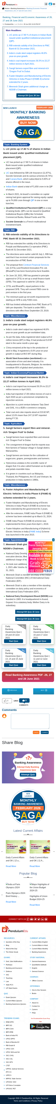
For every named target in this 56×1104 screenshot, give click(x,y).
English (34, 968)
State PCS (9, 985)
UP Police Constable (13, 1085)
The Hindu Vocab (12, 952)
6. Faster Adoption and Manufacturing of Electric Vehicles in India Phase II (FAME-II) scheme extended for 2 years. (29, 79)
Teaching (9, 978)
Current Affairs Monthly (40, 949)
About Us (35, 1003)
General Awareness (39, 961)
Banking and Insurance (14, 968)
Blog (7, 945)
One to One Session (39, 990)
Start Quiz (13, 641)
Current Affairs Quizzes (14, 1001)
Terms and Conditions (22, 1101)
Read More (11, 866)
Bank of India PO (12, 1035)
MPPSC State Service (13, 1079)
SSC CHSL (10, 1055)
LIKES (16, 701)
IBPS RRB (9, 1032)
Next (42, 690)
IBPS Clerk (10, 1029)
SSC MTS (9, 1062)
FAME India (35, 532)
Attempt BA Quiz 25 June (28, 619)
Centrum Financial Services (36, 265)
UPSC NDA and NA (13, 1052)
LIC (7, 173)
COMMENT (44, 732)
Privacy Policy (37, 1101)
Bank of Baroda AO (12, 1042)
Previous (13, 690)
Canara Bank (16, 179)
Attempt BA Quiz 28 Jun (29, 95)
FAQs (34, 1013)
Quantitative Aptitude (39, 965)
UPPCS (8, 1075)
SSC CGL (9, 1059)
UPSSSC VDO (11, 1082)
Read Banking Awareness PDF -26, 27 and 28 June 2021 (28, 676)
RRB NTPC (10, 1022)
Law (7, 981)
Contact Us (36, 1006)
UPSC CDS (10, 1049)
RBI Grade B (10, 1045)
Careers (35, 1009)
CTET (8, 1065)
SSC (7, 975)
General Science (38, 971)
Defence (9, 971)
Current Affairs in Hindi (40, 945)
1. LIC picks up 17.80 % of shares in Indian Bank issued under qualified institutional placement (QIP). (29, 38)
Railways (9, 965)
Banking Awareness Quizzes (16, 1004)
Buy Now (28, 821)
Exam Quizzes (11, 997)
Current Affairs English (40, 942)
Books (34, 993)
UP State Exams (11, 988)
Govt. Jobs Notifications (14, 961)
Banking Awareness (39, 952)
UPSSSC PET (11, 1089)
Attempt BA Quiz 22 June (28, 612)
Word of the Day (11, 949)
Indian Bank (11, 186)
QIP (32, 200)
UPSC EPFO (10, 1039)
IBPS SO (9, 1025)
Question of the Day (13, 942)
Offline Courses (37, 981)
